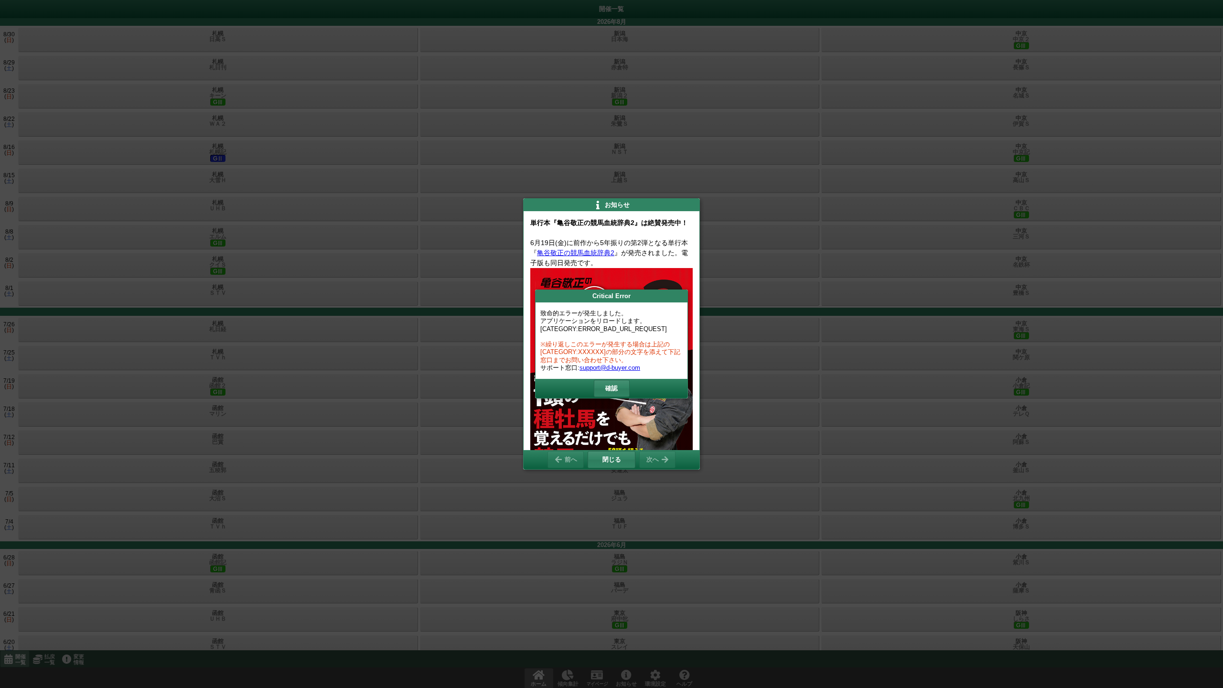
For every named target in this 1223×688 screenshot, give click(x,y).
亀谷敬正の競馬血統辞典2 (575, 253)
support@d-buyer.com (609, 367)
